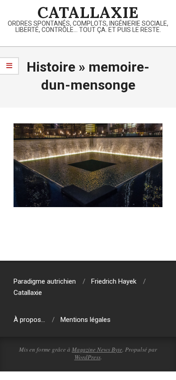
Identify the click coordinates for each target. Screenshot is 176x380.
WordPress (87, 357)
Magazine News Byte (97, 349)
